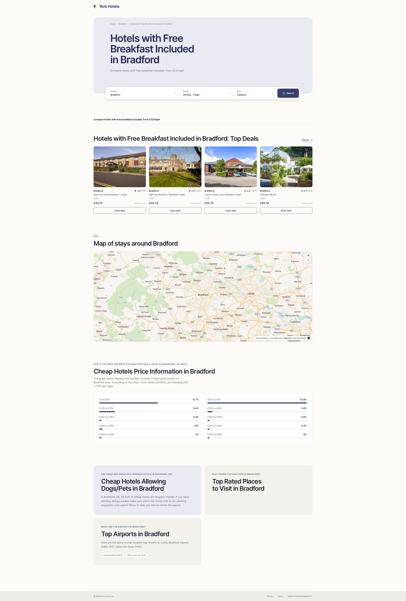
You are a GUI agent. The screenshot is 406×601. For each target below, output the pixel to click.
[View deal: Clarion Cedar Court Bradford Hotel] (231, 166)
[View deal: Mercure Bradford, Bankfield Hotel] (175, 166)
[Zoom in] (308, 255)
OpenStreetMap (299, 338)
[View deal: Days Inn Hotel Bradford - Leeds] (120, 166)
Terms (280, 596)
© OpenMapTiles (276, 338)
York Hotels (109, 6)
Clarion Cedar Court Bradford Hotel (223, 194)
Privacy (270, 596)
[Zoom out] (308, 260)
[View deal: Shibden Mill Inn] (286, 166)
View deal (120, 210)
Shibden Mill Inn (268, 194)
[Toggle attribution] (309, 338)
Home (112, 24)
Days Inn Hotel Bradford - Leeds (110, 194)
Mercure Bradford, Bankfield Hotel (166, 194)
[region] (203, 297)
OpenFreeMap (262, 338)
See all (307, 140)
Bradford (123, 24)
